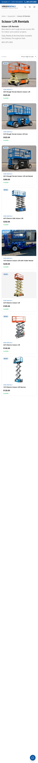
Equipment (11, 16)
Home (4, 16)
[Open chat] (33, 758)
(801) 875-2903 (31, 2)
